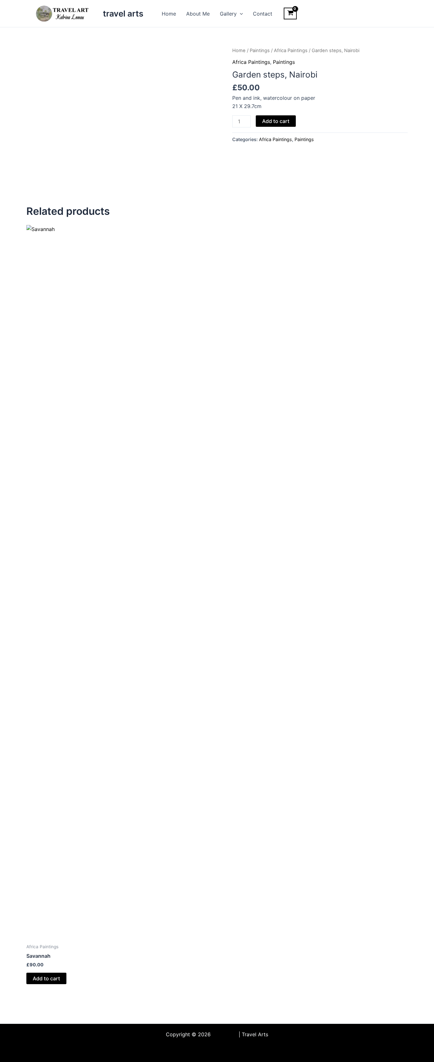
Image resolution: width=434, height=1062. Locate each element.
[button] (240, 13)
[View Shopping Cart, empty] (290, 14)
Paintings (260, 50)
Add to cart (275, 121)
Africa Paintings (291, 50)
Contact (262, 13)
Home (169, 13)
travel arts (123, 13)
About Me (198, 13)
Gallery (228, 13)
